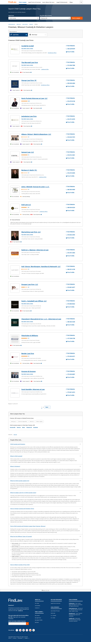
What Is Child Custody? (16, 456)
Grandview (35, 427)
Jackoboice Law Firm (29, 116)
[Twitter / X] (23, 630)
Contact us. (20, 610)
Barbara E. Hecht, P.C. (29, 170)
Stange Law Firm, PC (28, 80)
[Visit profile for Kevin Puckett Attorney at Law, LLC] (15, 102)
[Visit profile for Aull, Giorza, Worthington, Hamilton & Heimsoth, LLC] (15, 270)
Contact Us (37, 607)
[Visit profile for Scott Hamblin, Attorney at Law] (15, 393)
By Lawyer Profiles (38, 620)
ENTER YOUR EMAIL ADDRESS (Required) (17, 621)
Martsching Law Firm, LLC (31, 232)
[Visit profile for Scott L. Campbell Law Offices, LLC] (15, 304)
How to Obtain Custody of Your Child (20, 564)
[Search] (81, 2)
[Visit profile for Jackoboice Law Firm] (15, 119)
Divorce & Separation (22, 421)
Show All (10, 434)
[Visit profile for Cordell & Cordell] (15, 49)
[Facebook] (17, 630)
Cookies (26, 638)
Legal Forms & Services (55, 603)
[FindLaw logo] (13, 2)
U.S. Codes (53, 617)
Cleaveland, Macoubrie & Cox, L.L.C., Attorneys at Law (41, 319)
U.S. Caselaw (53, 615)
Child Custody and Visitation (17, 444)
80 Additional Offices (52, 52)
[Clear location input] (69, 18)
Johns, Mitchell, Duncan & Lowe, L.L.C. (35, 187)
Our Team (37, 603)
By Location (37, 615)
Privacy (14, 638)
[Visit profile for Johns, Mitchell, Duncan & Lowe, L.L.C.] (15, 190)
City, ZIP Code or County (46, 15)
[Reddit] (30, 630)
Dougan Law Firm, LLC (29, 284)
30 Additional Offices (45, 85)
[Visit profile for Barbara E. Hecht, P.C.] (15, 173)
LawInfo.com (71, 618)
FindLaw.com (72, 603)
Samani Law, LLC (27, 152)
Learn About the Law (55, 610)
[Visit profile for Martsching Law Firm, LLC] (15, 235)
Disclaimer (20, 638)
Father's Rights (39, 421)
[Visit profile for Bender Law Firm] (15, 357)
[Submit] (27, 623)
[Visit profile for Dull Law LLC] (15, 208)
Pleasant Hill (29, 427)
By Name (37, 622)
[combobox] (23, 18)
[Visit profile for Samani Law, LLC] (15, 155)
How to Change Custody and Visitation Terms (22, 508)
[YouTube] (20, 630)
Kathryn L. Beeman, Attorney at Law (34, 250)
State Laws (53, 613)
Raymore (19, 427)
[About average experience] (31, 90)
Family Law (13, 421)
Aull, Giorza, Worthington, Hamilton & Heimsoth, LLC (40, 266)
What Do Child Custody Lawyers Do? (19, 480)
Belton (23, 427)
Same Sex (32, 421)
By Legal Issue (38, 617)
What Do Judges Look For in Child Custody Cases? (23, 492)
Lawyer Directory (11, 24)
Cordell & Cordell (27, 46)
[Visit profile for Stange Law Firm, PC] (15, 84)
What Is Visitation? (15, 466)
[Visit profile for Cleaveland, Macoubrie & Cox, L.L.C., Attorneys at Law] (15, 322)
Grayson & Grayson (28, 371)
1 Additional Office (45, 69)
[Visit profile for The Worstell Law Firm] (15, 66)
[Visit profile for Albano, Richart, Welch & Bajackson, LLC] (15, 137)
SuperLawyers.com (73, 608)
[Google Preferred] (33, 630)
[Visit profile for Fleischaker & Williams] (15, 339)
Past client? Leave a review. (27, 48)
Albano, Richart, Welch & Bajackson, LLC (36, 134)
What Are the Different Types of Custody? (21, 536)
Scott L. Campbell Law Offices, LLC (34, 301)
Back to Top (46, 590)
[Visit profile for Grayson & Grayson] (15, 375)
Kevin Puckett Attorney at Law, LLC (34, 98)
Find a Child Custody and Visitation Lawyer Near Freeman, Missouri (27, 526)
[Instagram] (27, 630)
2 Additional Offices (43, 211)
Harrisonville (12, 427)
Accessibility (37, 605)
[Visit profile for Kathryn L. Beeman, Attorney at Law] (15, 253)
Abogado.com (72, 613)
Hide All (15, 434)
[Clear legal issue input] (38, 18)
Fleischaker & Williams (29, 335)
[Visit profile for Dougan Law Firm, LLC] (15, 288)
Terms (9, 638)
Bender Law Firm (27, 353)
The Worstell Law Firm (29, 62)
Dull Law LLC (26, 205)
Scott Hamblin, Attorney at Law (33, 389)
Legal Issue (11, 15)
